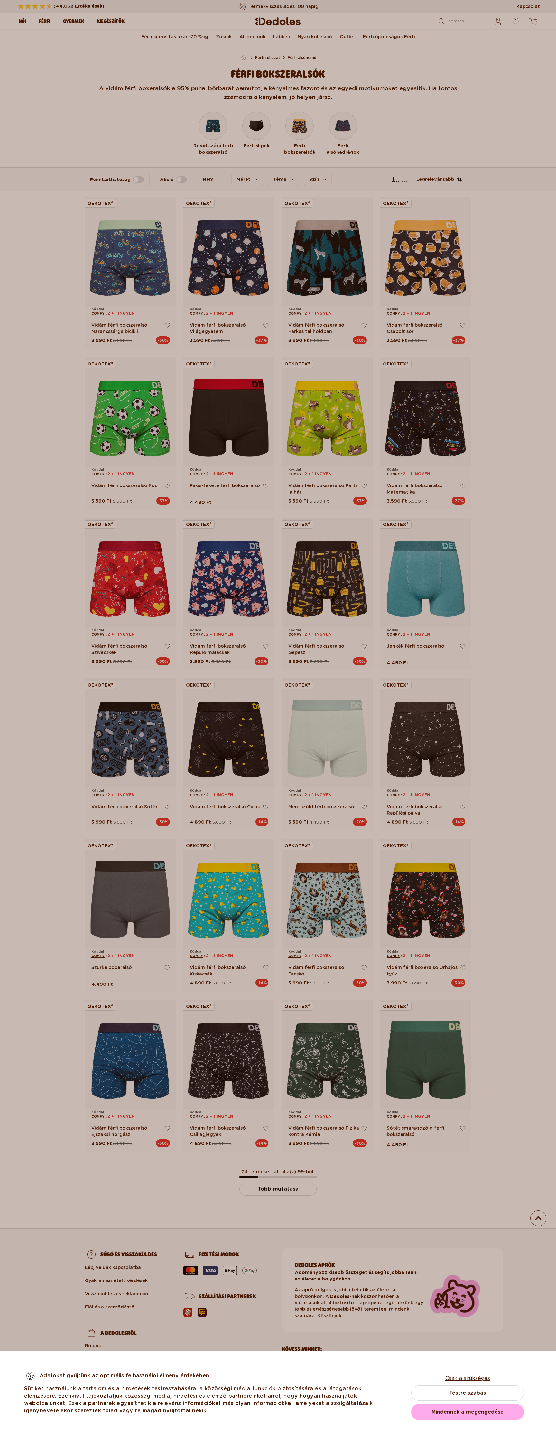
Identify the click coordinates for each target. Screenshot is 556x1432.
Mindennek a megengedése (467, 1412)
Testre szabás (467, 1393)
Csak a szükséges (467, 1378)
